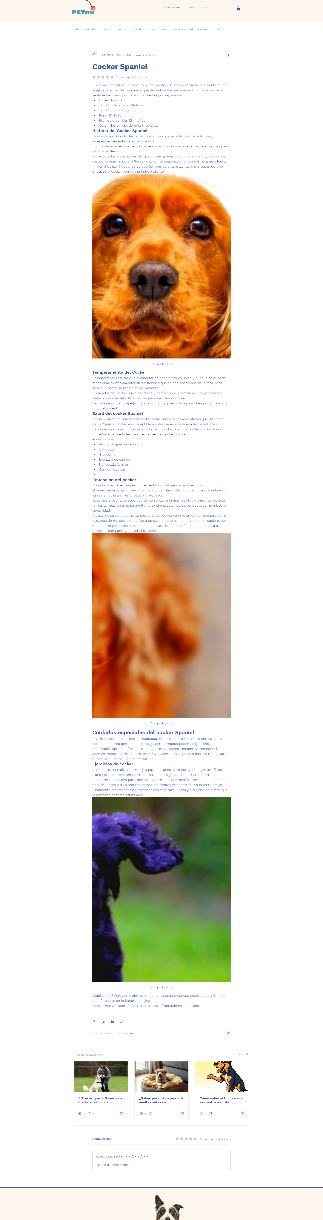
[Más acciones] (228, 55)
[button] (238, 8)
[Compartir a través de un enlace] (121, 1022)
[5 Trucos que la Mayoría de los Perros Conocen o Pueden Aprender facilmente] (101, 1076)
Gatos (122, 29)
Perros (108, 29)
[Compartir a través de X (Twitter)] (103, 1022)
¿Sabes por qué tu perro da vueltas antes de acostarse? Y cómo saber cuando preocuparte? (161, 1100)
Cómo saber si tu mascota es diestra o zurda (221, 1100)
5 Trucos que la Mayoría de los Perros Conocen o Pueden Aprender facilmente (100, 1100)
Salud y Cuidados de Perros (191, 29)
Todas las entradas (85, 29)
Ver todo (244, 1054)
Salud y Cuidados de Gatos (150, 29)
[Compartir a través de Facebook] (94, 1022)
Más (218, 29)
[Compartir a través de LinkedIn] (112, 1022)
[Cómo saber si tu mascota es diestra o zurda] (222, 1076)
